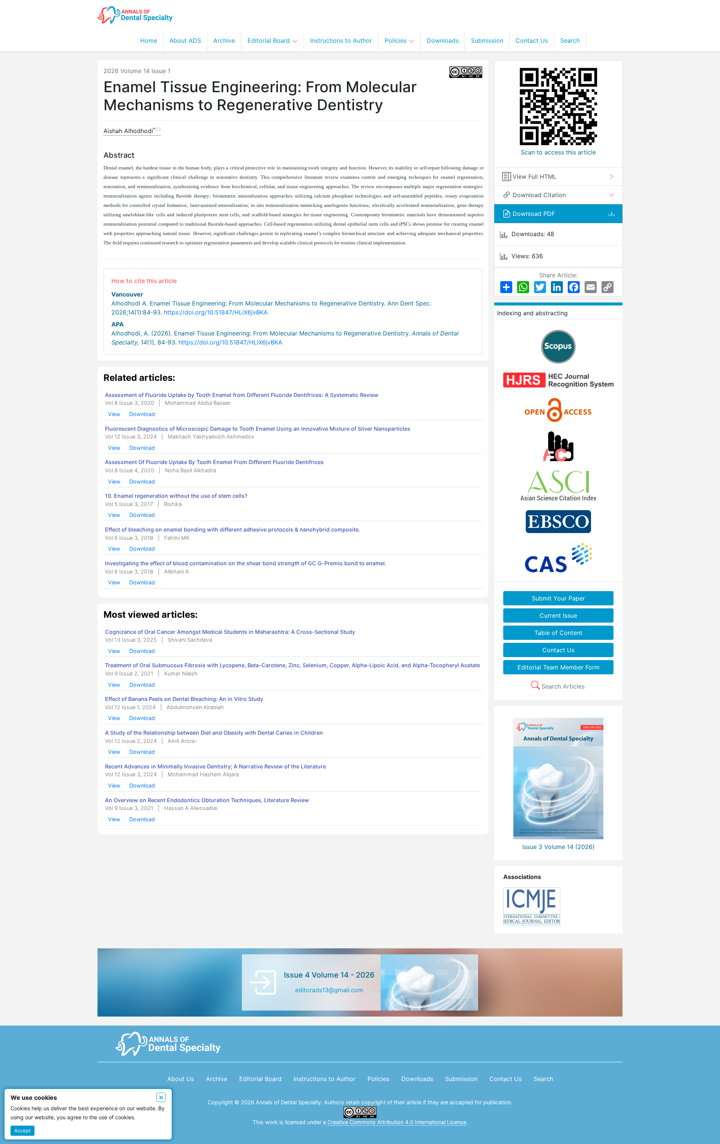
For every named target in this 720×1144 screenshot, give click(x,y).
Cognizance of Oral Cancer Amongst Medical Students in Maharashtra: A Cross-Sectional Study (230, 632)
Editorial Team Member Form (559, 667)
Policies (396, 40)
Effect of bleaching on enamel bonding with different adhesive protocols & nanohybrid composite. (232, 529)
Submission (487, 40)
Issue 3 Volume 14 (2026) (558, 847)
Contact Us (532, 40)
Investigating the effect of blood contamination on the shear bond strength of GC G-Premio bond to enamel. (245, 563)
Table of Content (558, 632)
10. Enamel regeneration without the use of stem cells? (176, 496)
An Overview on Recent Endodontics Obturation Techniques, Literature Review (207, 800)
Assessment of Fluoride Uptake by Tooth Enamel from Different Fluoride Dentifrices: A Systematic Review (241, 395)
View (115, 414)
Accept (22, 1131)
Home (148, 40)
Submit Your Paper (558, 598)
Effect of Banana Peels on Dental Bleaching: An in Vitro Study (184, 699)
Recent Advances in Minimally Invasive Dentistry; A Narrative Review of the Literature (215, 766)
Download (142, 414)
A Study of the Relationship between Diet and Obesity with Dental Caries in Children (214, 732)
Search (570, 40)
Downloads (443, 40)
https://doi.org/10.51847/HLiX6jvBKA (216, 312)
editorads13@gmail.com (329, 990)
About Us (180, 1079)
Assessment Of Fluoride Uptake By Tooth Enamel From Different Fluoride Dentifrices (214, 462)
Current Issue (558, 615)
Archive (224, 40)
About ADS (185, 40)
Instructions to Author (341, 40)
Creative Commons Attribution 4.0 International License (396, 1122)
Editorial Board (270, 40)
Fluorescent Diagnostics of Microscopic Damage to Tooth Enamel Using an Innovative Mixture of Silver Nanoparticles (257, 428)
